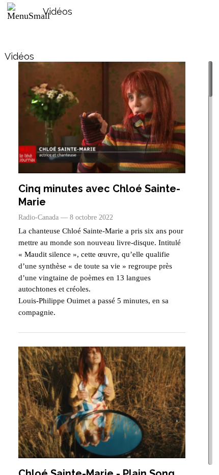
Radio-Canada (38, 217)
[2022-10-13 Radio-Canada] (102, 117)
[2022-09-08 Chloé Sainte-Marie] (102, 402)
